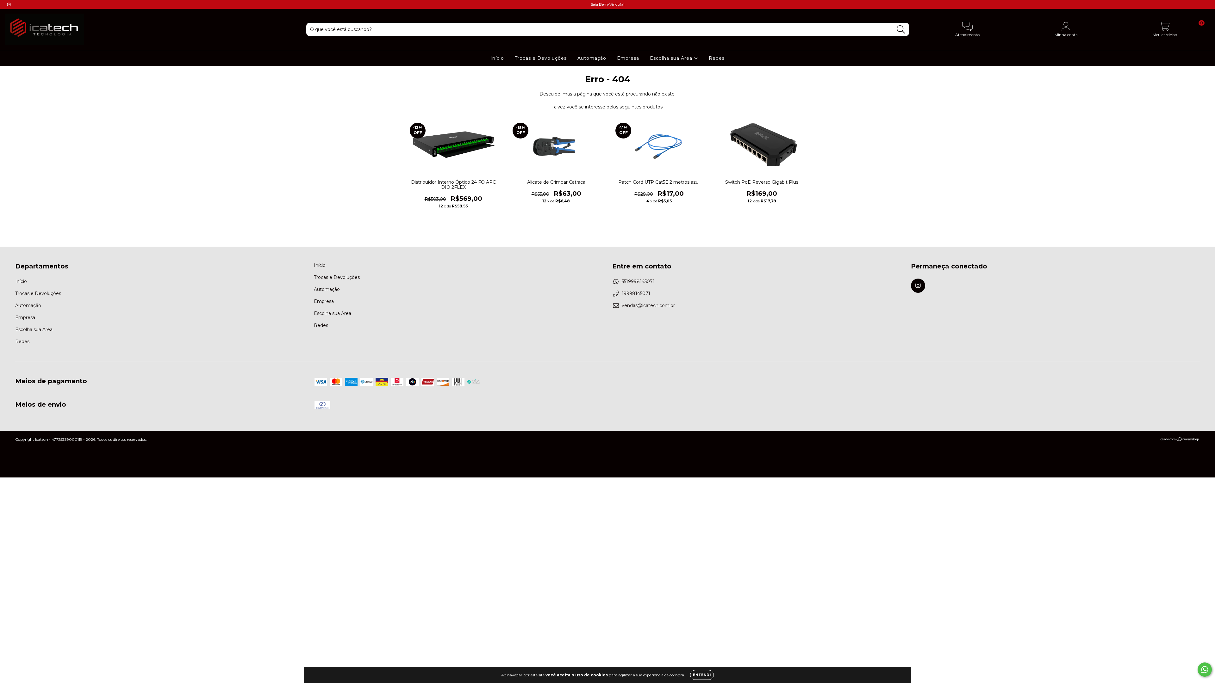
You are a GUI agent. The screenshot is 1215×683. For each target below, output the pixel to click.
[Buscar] (901, 29)
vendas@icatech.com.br (648, 305)
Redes (717, 58)
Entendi (702, 675)
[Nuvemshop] (1180, 440)
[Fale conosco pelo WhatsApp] (1205, 669)
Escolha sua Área (672, 58)
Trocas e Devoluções (541, 58)
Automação (591, 58)
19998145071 (636, 293)
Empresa (628, 58)
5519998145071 (638, 281)
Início (497, 58)
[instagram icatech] (9, 4)
